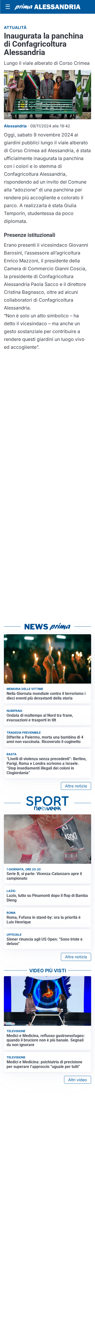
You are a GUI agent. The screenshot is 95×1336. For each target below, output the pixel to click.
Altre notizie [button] (76, 785)
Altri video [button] (77, 1079)
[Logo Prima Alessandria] (47, 7)
